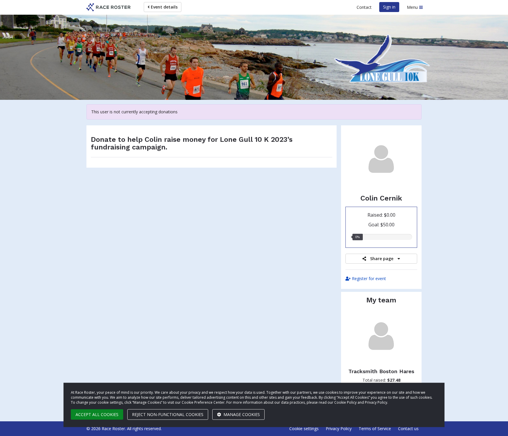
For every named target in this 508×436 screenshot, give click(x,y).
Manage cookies (241, 414)
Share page (382, 258)
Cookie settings (304, 428)
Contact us (408, 428)
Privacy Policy (339, 428)
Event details (164, 7)
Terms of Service (375, 428)
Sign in (389, 7)
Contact (364, 7)
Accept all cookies (97, 414)
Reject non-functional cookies (167, 414)
